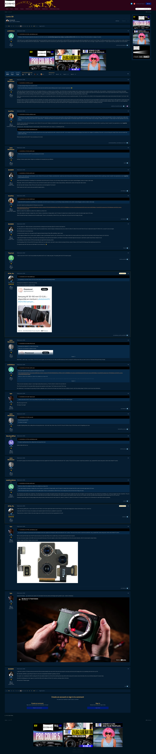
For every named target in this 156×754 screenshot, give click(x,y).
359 (11, 450)
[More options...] (128, 31)
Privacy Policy (80, 749)
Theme (74, 749)
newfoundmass (11, 481)
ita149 (110, 142)
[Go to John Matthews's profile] (29, 74)
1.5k (11, 94)
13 (27, 26)
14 (29, 26)
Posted (21, 30)
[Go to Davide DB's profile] (7, 21)
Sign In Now (98, 707)
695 (11, 43)
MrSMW (11, 170)
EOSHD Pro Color (29, 8)
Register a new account (37, 707)
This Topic (146, 8)
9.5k (11, 124)
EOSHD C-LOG (37, 8)
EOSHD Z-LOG (45, 8)
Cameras (18, 21)
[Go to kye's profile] (35, 74)
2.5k (11, 494)
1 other (125, 142)
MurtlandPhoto (113, 142)
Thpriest (11, 253)
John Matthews (33, 34)
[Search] (150, 9)
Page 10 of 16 (41, 26)
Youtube (22, 8)
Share (117, 20)
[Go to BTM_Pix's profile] (11, 278)
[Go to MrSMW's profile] (23, 74)
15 (31, 26)
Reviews (16, 8)
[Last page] (37, 26)
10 (20, 26)
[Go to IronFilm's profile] (41, 74)
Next (34, 26)
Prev (9, 26)
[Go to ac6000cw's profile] (11, 36)
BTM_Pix (11, 273)
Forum (11, 8)
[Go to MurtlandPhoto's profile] (11, 442)
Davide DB (13, 20)
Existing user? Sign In (140, 3)
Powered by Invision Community (78, 752)
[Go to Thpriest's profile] (11, 258)
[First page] (6, 26)
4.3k (11, 182)
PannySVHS (117, 106)
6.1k (11, 286)
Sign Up (148, 3)
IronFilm (117, 45)
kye (30, 82)
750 (11, 266)
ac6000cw (11, 31)
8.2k (11, 406)
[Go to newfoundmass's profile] (11, 486)
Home (7, 8)
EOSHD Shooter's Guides (54, 8)
